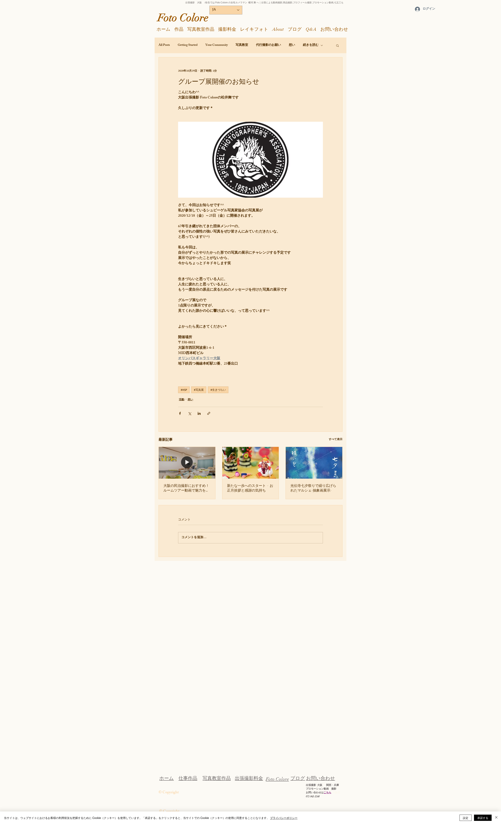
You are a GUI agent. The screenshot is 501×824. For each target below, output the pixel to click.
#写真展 (199, 389)
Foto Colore (183, 17)
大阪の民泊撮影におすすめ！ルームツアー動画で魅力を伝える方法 (186, 488)
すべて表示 (335, 440)
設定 (465, 818)
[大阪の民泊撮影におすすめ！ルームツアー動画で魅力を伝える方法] (187, 463)
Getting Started (187, 45)
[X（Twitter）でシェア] (189, 413)
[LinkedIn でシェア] (199, 413)
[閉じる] (496, 818)
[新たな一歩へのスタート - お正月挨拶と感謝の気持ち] (250, 463)
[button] (337, 45)
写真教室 (242, 45)
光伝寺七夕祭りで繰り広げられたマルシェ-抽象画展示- (313, 487)
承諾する (482, 818)
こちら (327, 792)
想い (292, 45)
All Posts (164, 45)
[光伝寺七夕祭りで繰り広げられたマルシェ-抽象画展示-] (314, 463)
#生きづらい (218, 389)
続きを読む (311, 45)
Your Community (216, 45)
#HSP (184, 389)
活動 (181, 400)
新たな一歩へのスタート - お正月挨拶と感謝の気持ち (250, 487)
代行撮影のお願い (268, 45)
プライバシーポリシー (283, 818)
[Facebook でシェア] (180, 413)
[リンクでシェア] (209, 413)
